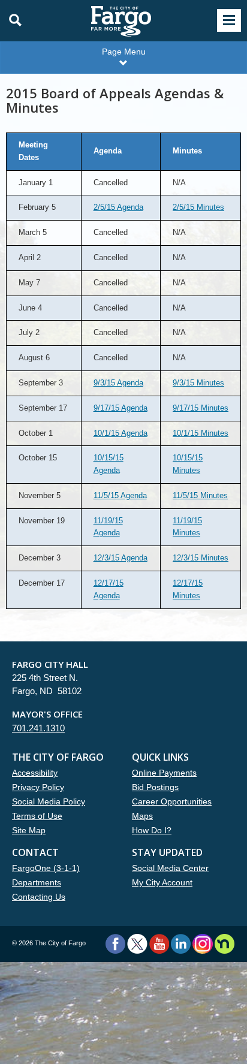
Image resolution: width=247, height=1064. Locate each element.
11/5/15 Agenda (120, 495)
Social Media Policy (48, 801)
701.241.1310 (38, 728)
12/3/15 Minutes (200, 557)
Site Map (29, 830)
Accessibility (35, 772)
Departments (36, 882)
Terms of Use (37, 816)
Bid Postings (155, 787)
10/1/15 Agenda (120, 433)
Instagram (202, 943)
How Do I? (151, 830)
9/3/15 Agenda (118, 382)
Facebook (115, 943)
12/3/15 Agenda (120, 557)
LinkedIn (181, 943)
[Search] (12, 20)
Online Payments (164, 772)
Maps (142, 816)
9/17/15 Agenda (120, 407)
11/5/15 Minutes (200, 495)
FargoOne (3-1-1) (46, 868)
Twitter (137, 943)
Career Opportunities (172, 801)
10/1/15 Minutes (200, 433)
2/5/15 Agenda (118, 207)
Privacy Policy (38, 787)
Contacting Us (38, 897)
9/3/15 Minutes (198, 382)
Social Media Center (170, 868)
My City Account (162, 882)
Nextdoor (224, 943)
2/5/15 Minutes (198, 207)
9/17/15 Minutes (200, 407)
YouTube (159, 943)
